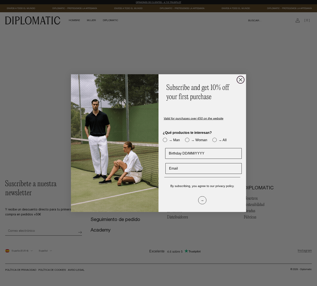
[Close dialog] (240, 79)
